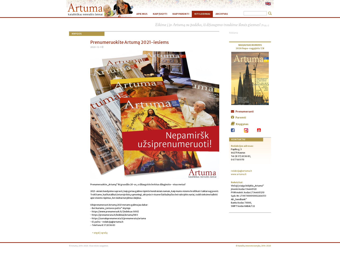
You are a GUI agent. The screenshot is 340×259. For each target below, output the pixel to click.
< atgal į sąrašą (99, 232)
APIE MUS (142, 13)
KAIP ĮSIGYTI (160, 13)
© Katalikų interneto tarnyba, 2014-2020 (253, 246)
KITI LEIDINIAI (202, 13)
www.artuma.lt (238, 174)
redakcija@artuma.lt (241, 171)
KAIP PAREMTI (180, 13)
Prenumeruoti (245, 111)
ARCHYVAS (222, 13)
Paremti (241, 117)
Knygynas (242, 124)
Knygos (77, 33)
